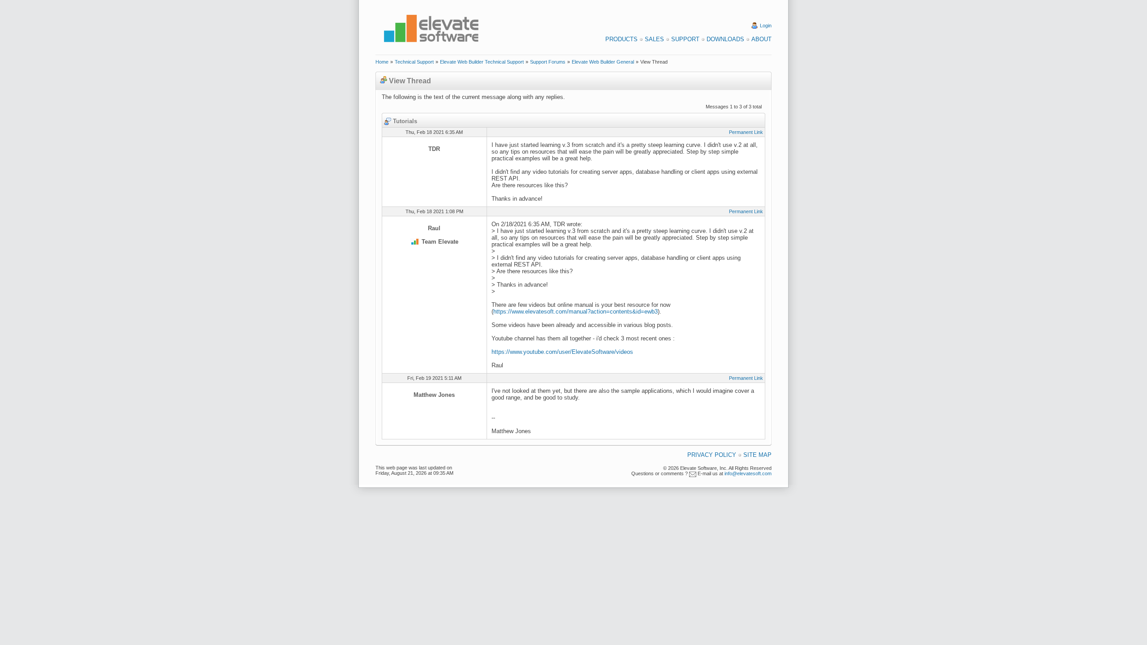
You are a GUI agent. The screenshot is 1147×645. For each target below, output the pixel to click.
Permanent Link (746, 132)
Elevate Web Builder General (603, 61)
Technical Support (414, 61)
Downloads (725, 39)
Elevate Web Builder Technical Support (482, 61)
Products (621, 39)
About (761, 39)
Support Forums (547, 61)
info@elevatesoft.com (748, 473)
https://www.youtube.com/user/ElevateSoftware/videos (562, 351)
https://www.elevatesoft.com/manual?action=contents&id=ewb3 (575, 311)
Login (766, 25)
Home (381, 61)
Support (685, 39)
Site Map (757, 455)
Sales (654, 39)
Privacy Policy (711, 455)
